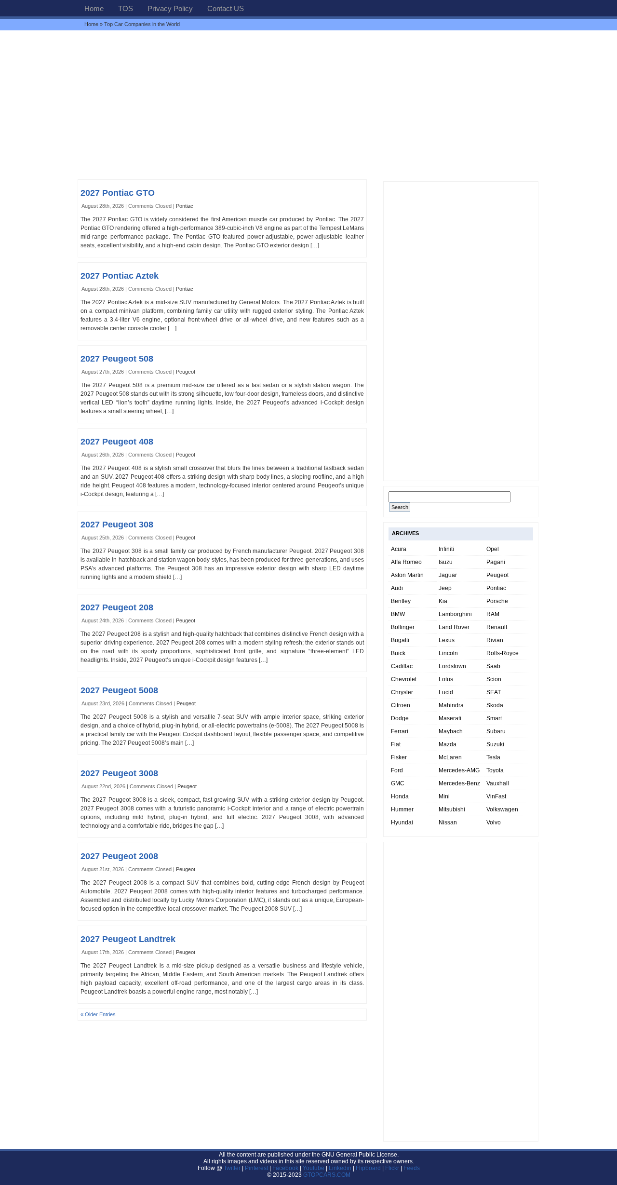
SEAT (493, 692)
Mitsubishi (452, 809)
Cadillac (402, 666)
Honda (400, 796)
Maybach (451, 731)
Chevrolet (403, 679)
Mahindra (451, 705)
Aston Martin (407, 575)
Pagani (495, 562)
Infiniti (446, 549)
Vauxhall (497, 783)
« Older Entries (98, 1014)
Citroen (400, 705)
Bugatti (400, 640)
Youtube (313, 1168)
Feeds (411, 1168)
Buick (398, 653)
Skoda (494, 705)
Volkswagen (502, 809)
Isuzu (446, 562)
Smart (494, 718)
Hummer (402, 809)
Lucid (446, 692)
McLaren (450, 757)
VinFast (496, 796)
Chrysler (402, 692)
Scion (493, 679)
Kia (443, 601)
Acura (398, 549)
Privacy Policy (170, 8)
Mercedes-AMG (459, 770)
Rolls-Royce (502, 653)
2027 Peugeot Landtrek (127, 939)
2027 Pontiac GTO (117, 193)
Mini (444, 796)
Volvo (493, 822)
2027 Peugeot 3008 (119, 773)
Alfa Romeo (406, 562)
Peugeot (185, 372)
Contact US (225, 8)
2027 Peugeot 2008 (119, 856)
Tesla (493, 757)
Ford (397, 770)
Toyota (495, 770)
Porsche (497, 601)
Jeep (445, 588)
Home (94, 8)
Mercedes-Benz (459, 783)
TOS (125, 8)
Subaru (496, 731)
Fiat (396, 744)
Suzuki (495, 744)
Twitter (233, 1168)
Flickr (392, 1168)
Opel (492, 549)
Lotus (446, 679)
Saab (493, 666)
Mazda (447, 744)
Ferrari (399, 731)
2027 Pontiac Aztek (119, 276)
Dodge (400, 718)
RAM (492, 614)
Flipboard (368, 1168)
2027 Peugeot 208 (116, 607)
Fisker (399, 757)
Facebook (285, 1168)
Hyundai (402, 822)
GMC (397, 783)
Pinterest (256, 1168)
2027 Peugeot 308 (116, 524)
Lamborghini (455, 614)
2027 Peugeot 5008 (119, 690)
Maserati (450, 718)
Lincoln (448, 653)
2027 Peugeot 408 (116, 441)
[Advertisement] (308, 104)
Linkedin (340, 1168)
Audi (397, 588)
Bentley (401, 601)
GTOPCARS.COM (326, 1175)
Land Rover (454, 627)
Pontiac (184, 206)
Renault (496, 627)
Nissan (448, 822)
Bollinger (403, 627)
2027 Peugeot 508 (116, 359)
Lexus (447, 640)
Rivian (494, 640)
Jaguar (448, 575)
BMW (398, 614)
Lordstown (452, 666)
